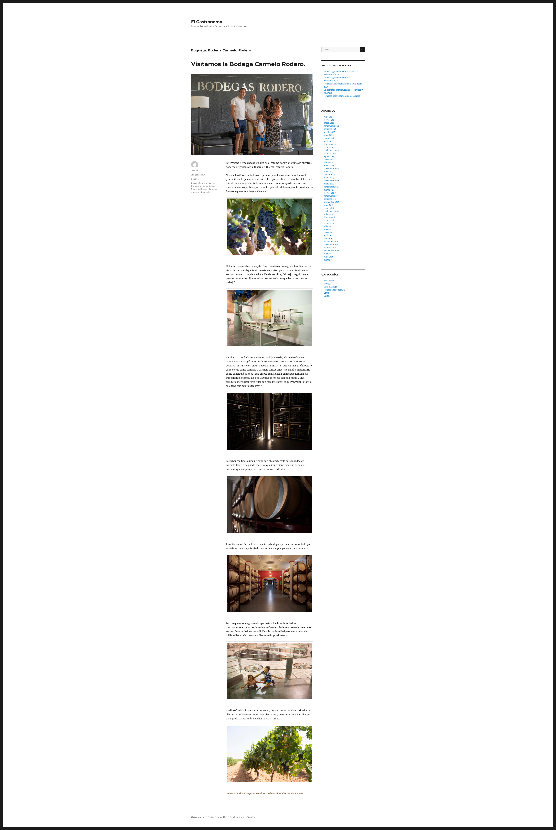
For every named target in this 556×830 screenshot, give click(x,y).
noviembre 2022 (331, 181)
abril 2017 (328, 235)
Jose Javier (196, 171)
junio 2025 (329, 135)
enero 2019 (329, 208)
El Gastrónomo (206, 21)
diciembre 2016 (331, 241)
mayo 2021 (329, 190)
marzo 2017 (329, 238)
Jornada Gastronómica (334, 290)
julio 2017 (328, 226)
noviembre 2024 (331, 150)
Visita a (327, 296)
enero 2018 (329, 220)
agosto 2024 (329, 156)
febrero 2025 (330, 144)
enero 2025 (329, 147)
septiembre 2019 (331, 202)
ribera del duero (198, 192)
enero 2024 (329, 165)
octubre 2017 (330, 223)
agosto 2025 (329, 132)
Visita (209, 192)
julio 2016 (328, 254)
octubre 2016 (330, 247)
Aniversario (329, 281)
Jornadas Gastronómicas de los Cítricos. (342, 96)
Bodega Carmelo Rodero (202, 183)
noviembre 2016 (331, 244)
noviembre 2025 (331, 126)
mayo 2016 (329, 260)
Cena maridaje (330, 287)
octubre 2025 (330, 129)
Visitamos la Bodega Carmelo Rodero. (248, 64)
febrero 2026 (330, 120)
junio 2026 (329, 117)
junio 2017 (328, 229)
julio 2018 (328, 214)
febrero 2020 (330, 193)
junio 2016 (328, 257)
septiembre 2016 (331, 251)
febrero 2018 (329, 217)
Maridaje (212, 189)
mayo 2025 (329, 138)
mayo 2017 (329, 232)
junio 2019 (328, 205)
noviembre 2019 (331, 196)
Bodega (195, 179)
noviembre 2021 (331, 187)
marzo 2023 (329, 174)
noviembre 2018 (331, 211)
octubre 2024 (330, 153)
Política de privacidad (217, 817)
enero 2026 (329, 123)
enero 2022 (329, 184)
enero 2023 (329, 177)
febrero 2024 (330, 162)
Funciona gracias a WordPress (243, 817)
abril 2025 (328, 141)
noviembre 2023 (331, 168)
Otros (326, 293)
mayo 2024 (329, 159)
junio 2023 (328, 171)
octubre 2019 (330, 199)
